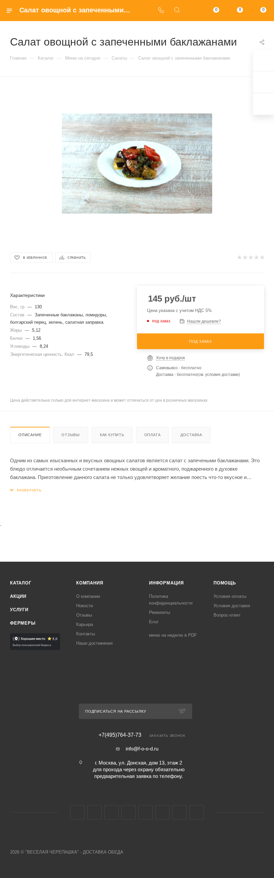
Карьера (84, 624)
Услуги (19, 609)
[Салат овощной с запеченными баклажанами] (137, 163)
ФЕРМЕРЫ (23, 623)
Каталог (20, 582)
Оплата (152, 435)
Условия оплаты (230, 596)
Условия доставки (232, 605)
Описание (29, 435)
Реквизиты (159, 612)
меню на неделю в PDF (173, 635)
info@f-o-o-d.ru (142, 748)
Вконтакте (77, 812)
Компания (89, 582)
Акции (18, 596)
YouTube (111, 812)
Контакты (85, 633)
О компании (88, 596)
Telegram (94, 812)
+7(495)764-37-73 (120, 735)
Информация (166, 582)
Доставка (191, 435)
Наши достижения (94, 643)
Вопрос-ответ (227, 615)
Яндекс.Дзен (196, 812)
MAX (145, 812)
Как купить (112, 435)
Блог (154, 621)
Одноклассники (128, 812)
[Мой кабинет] (193, 10)
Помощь (225, 582)
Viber (162, 812)
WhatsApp (179, 812)
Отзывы (70, 435)
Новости (84, 605)
